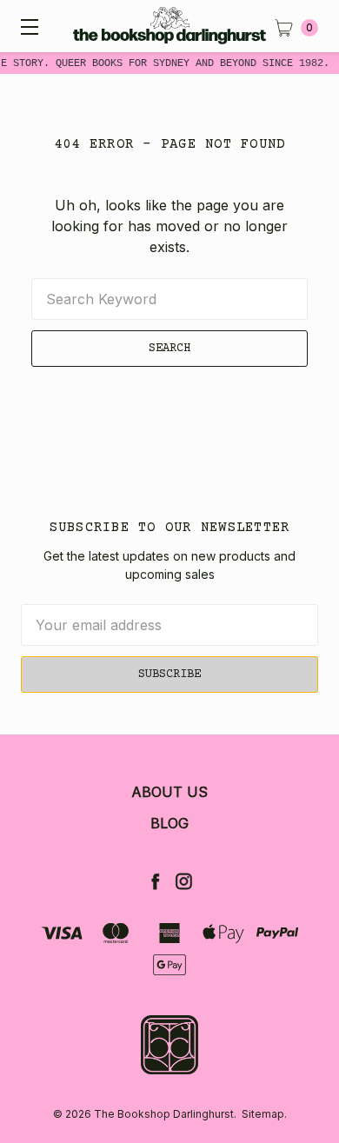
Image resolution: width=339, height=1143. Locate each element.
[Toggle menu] (26, 26)
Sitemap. (264, 1113)
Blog (169, 823)
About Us (169, 792)
